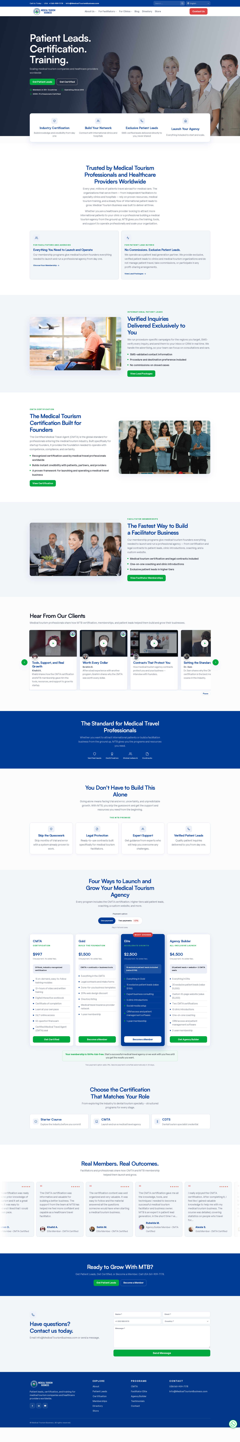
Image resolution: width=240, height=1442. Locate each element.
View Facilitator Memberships (146, 577)
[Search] (182, 3)
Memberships (100, 1401)
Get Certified (67, 81)
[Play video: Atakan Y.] (204, 643)
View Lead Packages (141, 373)
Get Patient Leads (42, 81)
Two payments (128, 920)
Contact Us (198, 11)
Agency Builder (139, 1396)
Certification (100, 1396)
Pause (205, 694)
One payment (107, 920)
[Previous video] (24, 662)
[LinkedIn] (38, 1405)
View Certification (42, 483)
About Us (89, 11)
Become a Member (133, 1282)
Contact (135, 1406)
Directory (147, 11)
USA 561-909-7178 (178, 1386)
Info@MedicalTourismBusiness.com (82, 3)
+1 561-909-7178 (56, 3)
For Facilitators (107, 11)
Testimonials (138, 1401)
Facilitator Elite (139, 1391)
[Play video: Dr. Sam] (154, 643)
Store (158, 11)
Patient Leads (100, 1391)
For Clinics (124, 11)
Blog (137, 11)
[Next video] (215, 662)
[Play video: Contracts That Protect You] (103, 643)
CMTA (134, 1386)
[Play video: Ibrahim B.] (53, 643)
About (96, 1386)
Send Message (162, 1352)
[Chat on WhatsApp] (233, 1424)
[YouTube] (45, 1405)
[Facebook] (32, 1405)
